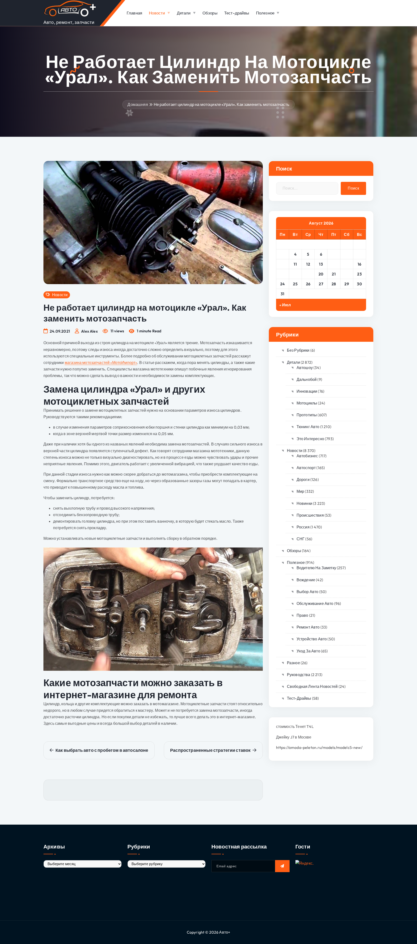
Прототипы (307, 414)
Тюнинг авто (308, 426)
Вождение (306, 579)
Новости (157, 12)
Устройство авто (312, 638)
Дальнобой (307, 379)
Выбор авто (308, 591)
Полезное (265, 12)
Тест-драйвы (236, 12)
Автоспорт (306, 467)
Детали (184, 12)
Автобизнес (307, 455)
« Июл (285, 304)
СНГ (301, 538)
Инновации (307, 391)
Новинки (304, 503)
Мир (300, 491)
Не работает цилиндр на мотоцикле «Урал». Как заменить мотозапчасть (222, 104)
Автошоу (305, 367)
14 (334, 264)
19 (308, 274)
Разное (293, 662)
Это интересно (310, 438)
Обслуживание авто (315, 603)
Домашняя (137, 104)
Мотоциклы (307, 403)
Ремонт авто (308, 627)
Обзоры (209, 12)
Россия (303, 527)
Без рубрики (298, 350)
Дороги (303, 479)
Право (302, 615)
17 (282, 274)
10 (282, 264)
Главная (134, 12)
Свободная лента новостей (312, 686)
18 (295, 274)
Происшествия (310, 515)
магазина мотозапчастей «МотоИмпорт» (101, 362)
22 (346, 274)
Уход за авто (308, 651)
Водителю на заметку (316, 567)
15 (347, 264)
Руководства (298, 674)
